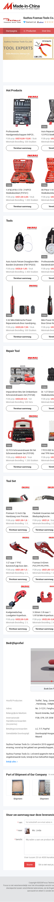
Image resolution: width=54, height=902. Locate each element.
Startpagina (11, 30)
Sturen (30, 864)
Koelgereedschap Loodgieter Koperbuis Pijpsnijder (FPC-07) (16, 615)
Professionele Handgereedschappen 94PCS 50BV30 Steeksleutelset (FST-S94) (21, 134)
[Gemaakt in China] (22, 5)
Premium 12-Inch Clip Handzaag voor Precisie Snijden (17, 516)
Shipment (18, 798)
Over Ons (46, 30)
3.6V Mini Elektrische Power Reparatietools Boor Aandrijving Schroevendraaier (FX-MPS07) (21, 323)
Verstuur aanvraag (22, 148)
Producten (31, 30)
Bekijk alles (11, 761)
